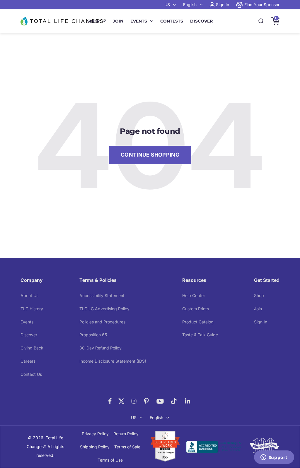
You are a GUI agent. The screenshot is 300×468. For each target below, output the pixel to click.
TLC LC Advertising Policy (104, 308)
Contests (171, 21)
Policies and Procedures (102, 321)
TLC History (32, 308)
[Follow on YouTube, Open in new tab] (160, 401)
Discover (201, 21)
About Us (29, 295)
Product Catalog (198, 321)
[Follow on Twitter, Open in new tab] (121, 401)
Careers (28, 361)
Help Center (193, 295)
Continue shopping (150, 155)
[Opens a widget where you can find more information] (274, 457)
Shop (93, 21)
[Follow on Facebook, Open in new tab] (110, 401)
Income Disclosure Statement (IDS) (112, 361)
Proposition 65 (93, 334)
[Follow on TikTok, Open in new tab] (174, 401)
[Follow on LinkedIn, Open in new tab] (188, 401)
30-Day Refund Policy (100, 347)
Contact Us (31, 374)
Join (118, 21)
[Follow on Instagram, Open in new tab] (134, 401)
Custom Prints (195, 308)
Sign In (260, 321)
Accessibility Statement (102, 295)
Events (138, 21)
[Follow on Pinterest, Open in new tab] (146, 401)
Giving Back (32, 347)
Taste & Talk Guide (200, 334)
